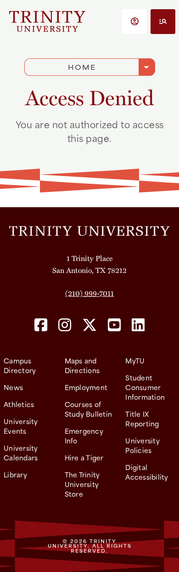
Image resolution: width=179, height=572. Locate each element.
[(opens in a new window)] (40, 325)
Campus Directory (20, 365)
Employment (86, 387)
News (13, 387)
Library (15, 474)
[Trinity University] (47, 21)
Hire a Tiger (84, 457)
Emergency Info (84, 435)
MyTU (135, 360)
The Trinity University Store (82, 484)
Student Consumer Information (145, 387)
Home (82, 67)
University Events (21, 426)
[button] (134, 21)
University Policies (142, 445)
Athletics (19, 404)
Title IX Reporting (142, 418)
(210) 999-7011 (89, 293)
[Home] (89, 229)
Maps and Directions (82, 365)
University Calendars (21, 452)
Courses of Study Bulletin (88, 409)
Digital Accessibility (146, 472)
